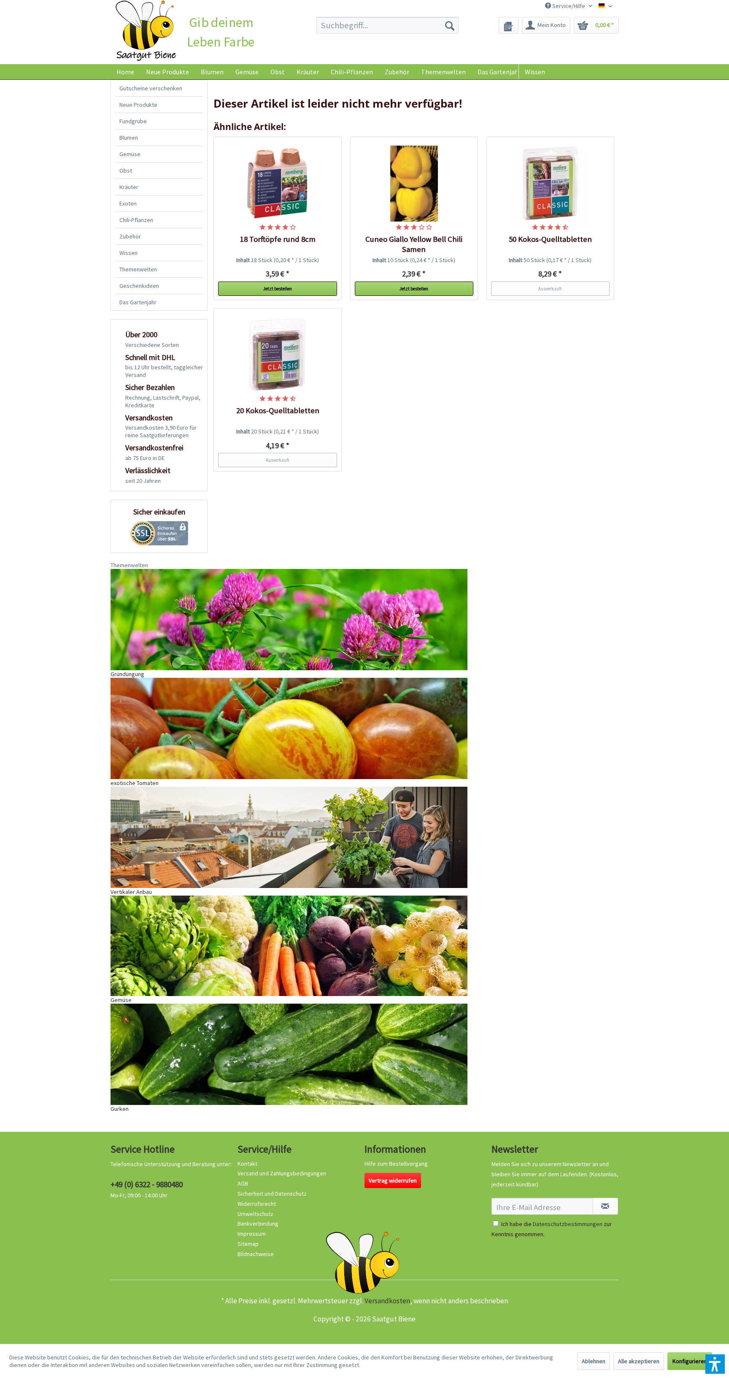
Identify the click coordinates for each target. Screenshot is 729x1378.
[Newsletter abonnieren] (605, 1206)
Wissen (535, 72)
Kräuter (128, 187)
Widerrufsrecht (257, 1203)
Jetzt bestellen (277, 289)
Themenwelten (138, 269)
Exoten (128, 203)
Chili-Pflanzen (136, 220)
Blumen (128, 137)
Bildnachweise (256, 1254)
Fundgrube (133, 121)
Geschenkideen (139, 286)
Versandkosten (387, 1300)
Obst (125, 170)
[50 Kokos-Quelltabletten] (550, 184)
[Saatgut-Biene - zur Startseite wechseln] (146, 31)
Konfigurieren (689, 1361)
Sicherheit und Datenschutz (272, 1193)
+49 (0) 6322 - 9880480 (147, 1184)
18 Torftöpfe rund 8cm (278, 239)
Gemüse (129, 154)
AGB (243, 1183)
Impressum (252, 1233)
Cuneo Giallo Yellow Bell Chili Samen (413, 244)
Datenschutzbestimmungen (567, 1224)
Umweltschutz (255, 1214)
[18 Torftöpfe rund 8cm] (277, 184)
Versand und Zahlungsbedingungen (282, 1173)
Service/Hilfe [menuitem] (568, 6)
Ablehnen (593, 1361)
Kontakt (247, 1163)
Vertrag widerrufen (393, 1180)
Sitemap (248, 1244)
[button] (715, 1364)
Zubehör (130, 236)
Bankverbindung (258, 1223)
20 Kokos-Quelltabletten (277, 410)
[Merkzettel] (508, 25)
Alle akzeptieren (638, 1361)
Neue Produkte (138, 104)
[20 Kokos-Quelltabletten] (277, 355)
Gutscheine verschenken (150, 88)
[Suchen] (450, 25)
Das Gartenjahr (138, 302)
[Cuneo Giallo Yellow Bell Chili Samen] (414, 184)
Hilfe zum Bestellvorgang (396, 1163)
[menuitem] (387, 25)
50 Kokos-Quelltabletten (550, 239)
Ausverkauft (550, 289)
